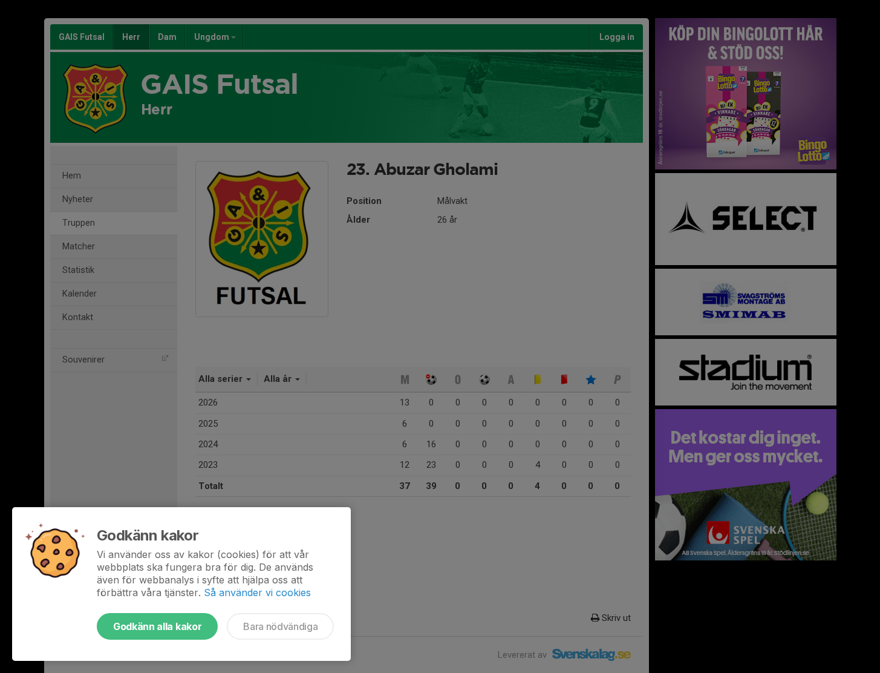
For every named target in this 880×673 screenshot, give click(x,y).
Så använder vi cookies (257, 592)
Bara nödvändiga (280, 626)
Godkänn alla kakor (157, 626)
